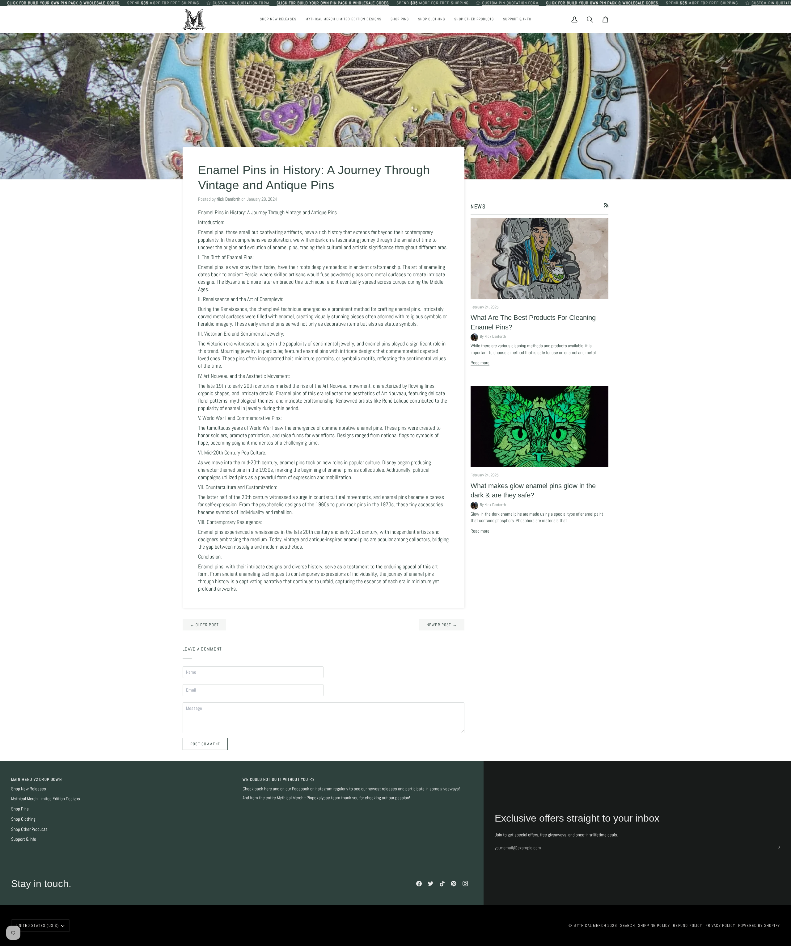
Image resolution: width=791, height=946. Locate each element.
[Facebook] (419, 883)
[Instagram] (465, 883)
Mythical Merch (589, 925)
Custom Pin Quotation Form (241, 3)
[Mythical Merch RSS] (606, 205)
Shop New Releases (28, 789)
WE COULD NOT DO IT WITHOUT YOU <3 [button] (279, 779)
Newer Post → (442, 624)
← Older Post (204, 624)
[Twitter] (431, 883)
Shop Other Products (29, 829)
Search (627, 925)
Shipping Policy (654, 925)
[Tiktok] (442, 883)
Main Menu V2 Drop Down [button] (36, 779)
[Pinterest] (453, 883)
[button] (399, 19)
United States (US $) (37, 925)
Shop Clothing (23, 819)
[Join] (775, 847)
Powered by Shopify (759, 925)
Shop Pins (20, 809)
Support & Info (23, 839)
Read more (480, 363)
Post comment (205, 744)
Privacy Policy (720, 925)
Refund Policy (687, 925)
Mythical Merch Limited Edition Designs (45, 799)
